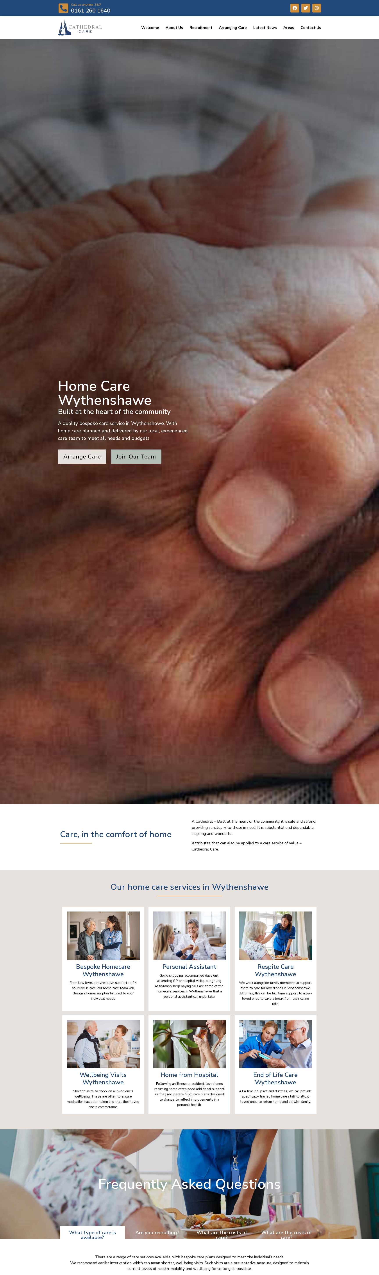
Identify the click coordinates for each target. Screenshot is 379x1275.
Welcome (150, 27)
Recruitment (201, 27)
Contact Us (311, 27)
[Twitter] (305, 8)
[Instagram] (316, 8)
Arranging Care (233, 27)
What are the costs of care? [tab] (222, 1235)
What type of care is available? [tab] (92, 1235)
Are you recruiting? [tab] (157, 1232)
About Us (174, 27)
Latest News (265, 27)
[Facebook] (294, 8)
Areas (288, 27)
